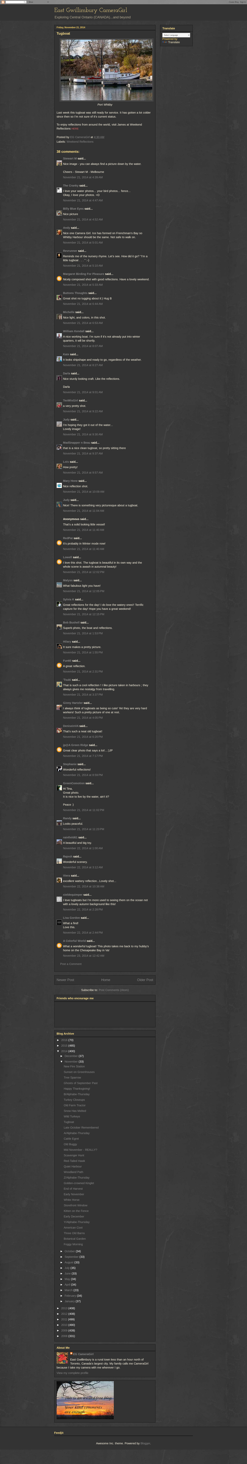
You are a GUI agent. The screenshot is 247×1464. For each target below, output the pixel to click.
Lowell (67, 557)
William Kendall (73, 331)
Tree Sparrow (72, 1077)
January (70, 1301)
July (67, 1267)
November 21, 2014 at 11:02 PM (83, 810)
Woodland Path (73, 1172)
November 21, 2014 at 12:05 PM (83, 591)
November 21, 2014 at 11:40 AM (83, 529)
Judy (66, 419)
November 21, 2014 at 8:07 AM (83, 346)
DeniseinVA (70, 726)
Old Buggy (70, 1144)
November (72, 1061)
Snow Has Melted (75, 1110)
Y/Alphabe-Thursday (77, 1222)
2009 (64, 1330)
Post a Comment (71, 964)
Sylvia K (68, 599)
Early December (74, 1216)
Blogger (145, 1443)
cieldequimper (72, 894)
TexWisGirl (70, 400)
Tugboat (69, 1122)
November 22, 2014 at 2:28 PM (83, 909)
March (69, 1290)
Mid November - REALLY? (80, 1149)
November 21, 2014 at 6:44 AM (83, 303)
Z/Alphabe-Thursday (76, 1177)
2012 (64, 1313)
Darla (66, 373)
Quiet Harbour (73, 1166)
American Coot (73, 1227)
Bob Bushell (71, 622)
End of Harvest (73, 1188)
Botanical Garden (75, 1238)
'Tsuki (67, 679)
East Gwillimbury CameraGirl (90, 10)
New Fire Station (74, 1066)
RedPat (68, 538)
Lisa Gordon (71, 917)
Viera (66, 875)
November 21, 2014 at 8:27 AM (83, 365)
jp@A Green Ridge (75, 745)
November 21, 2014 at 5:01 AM (83, 242)
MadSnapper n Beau (76, 442)
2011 (64, 1319)
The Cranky (70, 185)
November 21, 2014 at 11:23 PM (83, 829)
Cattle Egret (71, 1138)
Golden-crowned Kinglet (79, 1183)
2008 (64, 1336)
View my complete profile (72, 1373)
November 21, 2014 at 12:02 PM (83, 572)
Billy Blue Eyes (73, 208)
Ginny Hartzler (73, 702)
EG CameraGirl (83, 1354)
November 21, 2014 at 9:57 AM (83, 472)
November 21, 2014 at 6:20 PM (83, 736)
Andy (66, 227)
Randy (67, 818)
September (72, 1256)
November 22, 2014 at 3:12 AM (83, 867)
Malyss (68, 580)
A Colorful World (74, 940)
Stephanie (70, 764)
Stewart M (70, 158)
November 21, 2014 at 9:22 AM (83, 411)
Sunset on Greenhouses (79, 1072)
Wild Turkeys (72, 1116)
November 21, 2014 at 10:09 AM (83, 491)
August (69, 1262)
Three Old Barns (74, 1233)
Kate (66, 354)
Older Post (145, 980)
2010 (64, 1324)
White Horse (71, 1199)
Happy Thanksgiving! (77, 1088)
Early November (74, 1194)
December (72, 1056)
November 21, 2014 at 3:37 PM (83, 694)
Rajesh (67, 856)
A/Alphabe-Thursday (77, 1133)
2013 (64, 1308)
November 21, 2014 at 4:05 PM (83, 717)
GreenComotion (74, 783)
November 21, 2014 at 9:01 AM (83, 392)
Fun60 (67, 660)
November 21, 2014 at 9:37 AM (83, 453)
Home (105, 980)
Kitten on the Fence (76, 1210)
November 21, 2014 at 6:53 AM (83, 322)
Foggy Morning (73, 1244)
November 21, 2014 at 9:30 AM (83, 434)
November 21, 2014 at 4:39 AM (83, 177)
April (68, 1284)
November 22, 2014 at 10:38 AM (83, 886)
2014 (64, 1051)
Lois (66, 461)
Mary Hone (70, 480)
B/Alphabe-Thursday (77, 1094)
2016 (64, 1040)
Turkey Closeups (74, 1099)
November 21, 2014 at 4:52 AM (83, 219)
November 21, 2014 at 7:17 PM (83, 755)
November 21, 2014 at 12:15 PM (83, 614)
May (68, 1279)
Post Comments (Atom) (114, 990)
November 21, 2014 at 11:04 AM (83, 510)
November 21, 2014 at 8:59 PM (83, 775)
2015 (64, 1045)
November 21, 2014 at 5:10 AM (83, 265)
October (70, 1251)
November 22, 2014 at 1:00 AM (83, 848)
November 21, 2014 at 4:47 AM (83, 200)
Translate (174, 42)
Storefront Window (75, 1205)
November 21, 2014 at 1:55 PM (83, 652)
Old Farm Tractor (75, 1105)
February (71, 1295)
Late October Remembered (81, 1127)
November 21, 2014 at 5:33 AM (83, 284)
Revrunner (70, 250)
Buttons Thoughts (75, 293)
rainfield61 (70, 837)
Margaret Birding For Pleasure (83, 273)
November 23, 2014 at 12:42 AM (83, 955)
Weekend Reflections (80, 141)
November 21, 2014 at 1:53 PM (83, 633)
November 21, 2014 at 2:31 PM (83, 671)
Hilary (67, 641)
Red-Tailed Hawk (74, 1160)
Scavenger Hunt (74, 1155)
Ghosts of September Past (81, 1083)
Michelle (68, 312)
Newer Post (65, 980)
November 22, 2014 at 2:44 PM (83, 932)
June (68, 1273)
